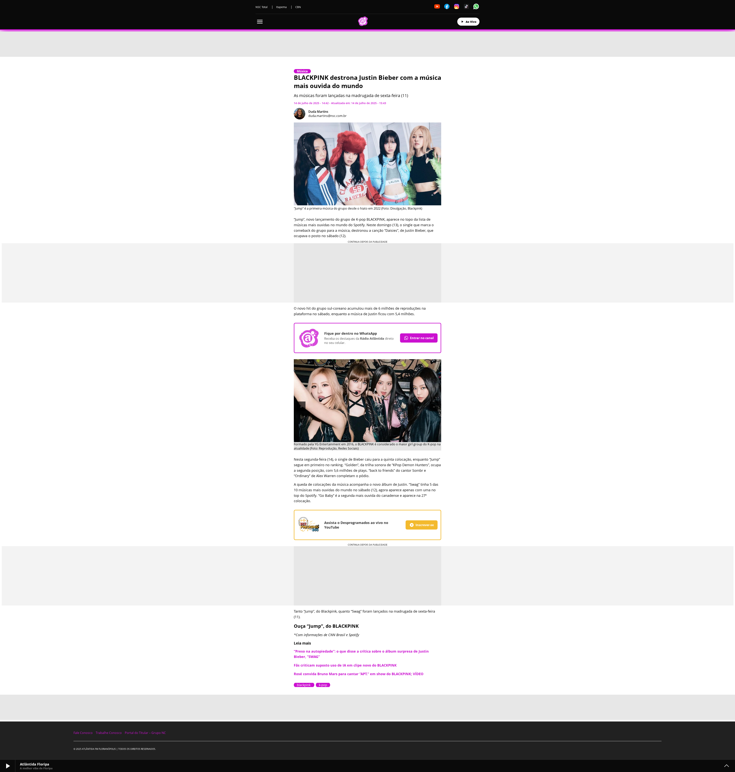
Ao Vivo (471, 22)
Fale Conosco (83, 733)
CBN (298, 7)
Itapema (281, 7)
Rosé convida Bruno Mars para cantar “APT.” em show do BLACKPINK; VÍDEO (358, 674)
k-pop (323, 685)
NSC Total (262, 7)
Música (302, 71)
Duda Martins (318, 111)
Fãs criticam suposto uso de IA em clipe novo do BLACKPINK (345, 665)
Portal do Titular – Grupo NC (145, 733)
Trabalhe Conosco (109, 733)
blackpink (304, 685)
